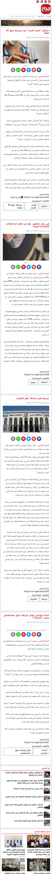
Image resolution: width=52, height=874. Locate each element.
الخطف (44, 382)
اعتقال (44, 206)
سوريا (33, 382)
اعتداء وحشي (44, 774)
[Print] (13, 70)
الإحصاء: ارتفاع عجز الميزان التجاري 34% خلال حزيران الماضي (23, 829)
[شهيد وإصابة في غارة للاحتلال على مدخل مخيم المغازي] (47, 837)
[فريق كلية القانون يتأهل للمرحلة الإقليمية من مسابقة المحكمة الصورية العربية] (13, 864)
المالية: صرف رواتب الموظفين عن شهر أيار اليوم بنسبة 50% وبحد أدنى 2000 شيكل (25, 805)
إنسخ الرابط (16, 197)
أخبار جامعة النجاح (42, 854)
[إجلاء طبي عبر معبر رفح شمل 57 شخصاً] (47, 813)
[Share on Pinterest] (23, 70)
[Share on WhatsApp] (18, 70)
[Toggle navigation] (37, 2)
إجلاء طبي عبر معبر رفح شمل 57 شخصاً (28, 812)
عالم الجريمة (41, 16)
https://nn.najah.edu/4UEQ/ (36, 591)
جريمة (44, 599)
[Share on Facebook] (39, 70)
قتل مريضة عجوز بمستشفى (22, 774)
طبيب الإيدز (33, 206)
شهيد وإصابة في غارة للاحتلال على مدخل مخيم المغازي (24, 837)
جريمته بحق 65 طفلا (15, 206)
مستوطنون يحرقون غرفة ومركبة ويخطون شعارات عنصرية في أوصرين (24, 797)
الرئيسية (49, 16)
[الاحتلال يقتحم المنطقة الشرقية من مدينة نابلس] (47, 821)
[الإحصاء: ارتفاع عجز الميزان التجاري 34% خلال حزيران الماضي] (47, 829)
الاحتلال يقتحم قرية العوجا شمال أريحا (28, 844)
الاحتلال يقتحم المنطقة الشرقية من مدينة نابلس (24, 820)
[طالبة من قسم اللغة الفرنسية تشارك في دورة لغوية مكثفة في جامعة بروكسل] (38, 864)
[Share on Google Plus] (34, 70)
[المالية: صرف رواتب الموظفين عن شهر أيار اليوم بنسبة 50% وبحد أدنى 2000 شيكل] (47, 805)
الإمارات (33, 599)
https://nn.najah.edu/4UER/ (36, 374)
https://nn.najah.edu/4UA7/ (36, 765)
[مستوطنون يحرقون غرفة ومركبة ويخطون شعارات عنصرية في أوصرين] (47, 797)
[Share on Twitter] (28, 70)
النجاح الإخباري (46, 9)
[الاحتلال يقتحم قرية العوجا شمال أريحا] (47, 845)
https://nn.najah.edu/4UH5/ (36, 197)
